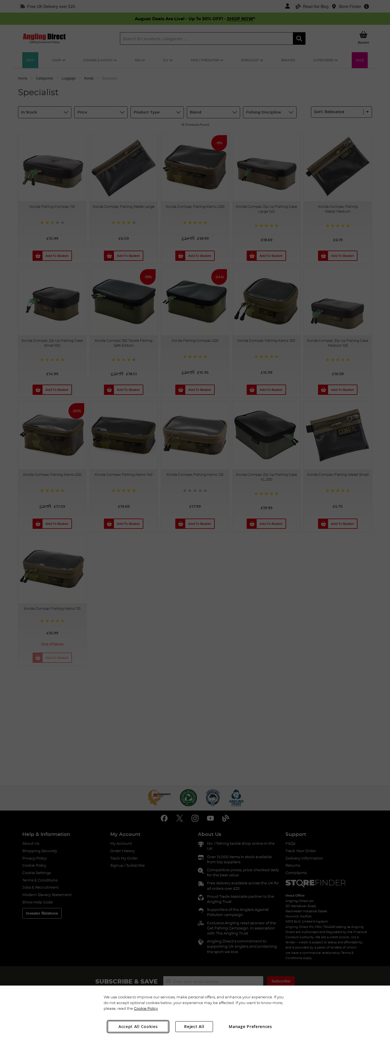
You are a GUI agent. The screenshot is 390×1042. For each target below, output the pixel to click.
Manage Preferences (250, 1026)
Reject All (194, 1026)
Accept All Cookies (138, 1026)
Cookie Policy (146, 1008)
